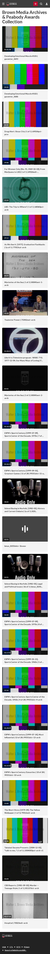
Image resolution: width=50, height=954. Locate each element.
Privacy (26, 947)
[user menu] (46, 4)
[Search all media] (41, 4)
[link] (35, 4)
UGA (4, 947)
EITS (18, 947)
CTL (11, 947)
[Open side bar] (3, 4)
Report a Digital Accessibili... (15, 950)
